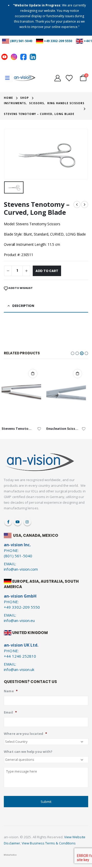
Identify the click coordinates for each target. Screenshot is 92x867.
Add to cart (47, 271)
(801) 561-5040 (21, 41)
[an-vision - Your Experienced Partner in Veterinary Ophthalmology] (24, 78)
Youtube (17, 522)
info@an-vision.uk (19, 669)
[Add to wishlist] (41, 428)
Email (10, 712)
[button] (72, 353)
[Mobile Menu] (9, 78)
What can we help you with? (28, 751)
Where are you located (25, 734)
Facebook (8, 522)
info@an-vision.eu (19, 620)
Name (10, 691)
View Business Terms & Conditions (49, 843)
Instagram (27, 522)
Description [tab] (23, 306)
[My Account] (57, 78)
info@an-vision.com (21, 569)
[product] (24, 394)
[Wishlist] (69, 78)
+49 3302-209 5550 (58, 41)
